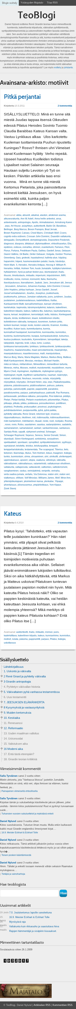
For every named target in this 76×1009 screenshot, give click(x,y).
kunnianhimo (34, 332)
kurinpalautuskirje (49, 336)
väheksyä (51, 460)
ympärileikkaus (40, 485)
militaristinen (26, 364)
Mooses (24, 367)
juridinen (58, 296)
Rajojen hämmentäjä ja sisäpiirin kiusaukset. (33, 931)
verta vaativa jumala (14, 474)
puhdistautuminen (13, 410)
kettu (47, 314)
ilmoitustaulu (18, 275)
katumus (48, 311)
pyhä (40, 410)
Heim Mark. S (10, 265)
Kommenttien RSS (62, 1005)
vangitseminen (11, 470)
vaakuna (40, 460)
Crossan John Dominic (38, 236)
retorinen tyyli (43, 414)
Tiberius (59, 449)
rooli (51, 421)
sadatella (66, 424)
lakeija (64, 339)
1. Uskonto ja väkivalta (17, 671)
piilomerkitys (54, 399)
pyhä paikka (50, 410)
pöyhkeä (8, 406)
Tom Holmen (38, 453)
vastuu (23, 470)
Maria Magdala (32, 357)
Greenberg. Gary (12, 257)
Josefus (30, 293)
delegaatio (9, 240)
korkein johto (55, 321)
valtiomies (46, 467)
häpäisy (62, 257)
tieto (66, 449)
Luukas (46, 343)
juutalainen (9, 300)
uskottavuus (10, 642)
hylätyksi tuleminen (61, 268)
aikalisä (35, 215)
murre (68, 367)
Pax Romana (62, 392)
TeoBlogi (37, 15)
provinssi (42, 406)
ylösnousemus (25, 485)
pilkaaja (8, 403)
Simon (62, 435)
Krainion (55, 325)
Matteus (67, 357)
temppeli (53, 445)
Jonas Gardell (42, 289)
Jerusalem (10, 286)
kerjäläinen (24, 314)
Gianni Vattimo (11, 254)
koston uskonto (41, 325)
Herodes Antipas (36, 265)
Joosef (53, 289)
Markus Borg (55, 357)
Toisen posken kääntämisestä (16, 855)
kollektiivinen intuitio (49, 318)
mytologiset (9, 375)
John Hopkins (11, 289)
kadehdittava (43, 300)
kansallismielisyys (34, 304)
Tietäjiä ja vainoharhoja (13, 874)
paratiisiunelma (11, 392)
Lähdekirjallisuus (14, 666)
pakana (59, 385)
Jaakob (38, 282)
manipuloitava (53, 353)
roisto (45, 421)
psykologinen (54, 406)
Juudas (67, 296)
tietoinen (8, 453)
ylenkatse (49, 481)
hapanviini (9, 261)
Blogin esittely (9, 2)
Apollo (35, 222)
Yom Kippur (55, 485)
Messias (29, 360)
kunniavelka (48, 332)
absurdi (26, 215)
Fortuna (15, 250)
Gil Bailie (24, 254)
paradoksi (53, 389)
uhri (46, 456)
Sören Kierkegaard (24, 438)
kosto (30, 325)
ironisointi (35, 279)
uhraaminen (37, 456)
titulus (28, 453)
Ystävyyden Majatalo (32, 2)
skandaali (9, 438)
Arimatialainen (46, 222)
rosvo (8, 424)
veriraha (55, 470)
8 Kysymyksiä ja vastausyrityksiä (24, 707)
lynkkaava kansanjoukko (16, 346)
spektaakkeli (10, 442)
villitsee (19, 477)
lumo (39, 343)
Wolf (57, 477)
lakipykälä (9, 343)
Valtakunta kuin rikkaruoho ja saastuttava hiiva (29, 927)
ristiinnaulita (43, 417)
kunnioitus (61, 332)
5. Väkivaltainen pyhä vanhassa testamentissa (32, 691)
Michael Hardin (51, 360)
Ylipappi (59, 481)
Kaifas (54, 300)
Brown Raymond (12, 233)
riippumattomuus (12, 417)
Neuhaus (26, 378)
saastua (41, 424)
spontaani (22, 442)
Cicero (63, 233)
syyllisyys (66, 442)
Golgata (50, 254)
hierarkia (8, 268)
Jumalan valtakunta (37, 296)
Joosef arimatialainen (14, 293)
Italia (43, 279)
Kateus (12, 513)
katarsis (51, 307)
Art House (16, 226)
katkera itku (37, 311)
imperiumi (41, 275)
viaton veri (64, 474)
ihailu (61, 272)
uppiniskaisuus (11, 460)
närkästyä (16, 378)
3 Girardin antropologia (17, 681)
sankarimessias (50, 428)
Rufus (21, 424)
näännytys (62, 375)
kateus (27, 311)
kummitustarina (34, 328)
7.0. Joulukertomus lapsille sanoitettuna (26, 912)
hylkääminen (10, 272)
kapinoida (22, 307)
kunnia (46, 328)
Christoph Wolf (51, 233)
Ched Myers (37, 233)
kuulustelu (27, 339)
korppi (23, 325)
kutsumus (64, 336)
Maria (20, 357)
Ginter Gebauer (37, 254)
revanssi (55, 414)
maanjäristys (60, 350)
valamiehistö (40, 463)
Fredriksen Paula (28, 250)
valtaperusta (21, 467)
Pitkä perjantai (22, 96)
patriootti (50, 392)
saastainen (30, 424)
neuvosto (37, 378)
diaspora (19, 243)
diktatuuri (29, 243)
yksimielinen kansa (33, 481)
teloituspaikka (41, 445)
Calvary (26, 233)
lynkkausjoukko (63, 346)
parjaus (24, 392)
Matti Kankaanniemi (14, 360)
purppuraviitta (30, 410)
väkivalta (61, 460)
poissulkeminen (47, 403)
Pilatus (64, 399)
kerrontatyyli (37, 314)
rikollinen (26, 417)
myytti (19, 375)
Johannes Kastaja (37, 286)
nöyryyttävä (9, 382)
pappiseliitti (41, 389)
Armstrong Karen (63, 222)
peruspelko (42, 396)
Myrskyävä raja (13, 922)
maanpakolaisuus (13, 353)
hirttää (17, 268)
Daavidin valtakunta (61, 236)
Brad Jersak (51, 229)
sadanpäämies (53, 424)
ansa (58, 218)
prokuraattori (30, 406)
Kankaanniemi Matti (14, 304)
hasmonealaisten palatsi (35, 261)
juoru (50, 296)
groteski (26, 257)
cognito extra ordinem (15, 236)
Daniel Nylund (8, 821)
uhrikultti (53, 456)
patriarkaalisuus (37, 392)
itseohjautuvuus (12, 282)
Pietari (7, 399)
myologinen (23, 371)
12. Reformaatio (13, 728)
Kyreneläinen (39, 339)
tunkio (7, 456)
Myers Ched (10, 371)
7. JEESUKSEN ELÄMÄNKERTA (24, 702)
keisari (14, 314)
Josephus (40, 293)
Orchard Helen (34, 382)
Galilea (42, 250)
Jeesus (68, 282)
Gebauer (66, 250)
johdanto (68, 67)
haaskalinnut (37, 257)
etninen (36, 247)
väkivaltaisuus (25, 463)
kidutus (54, 314)
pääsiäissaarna (21, 385)
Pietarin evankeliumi (36, 399)
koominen (43, 321)
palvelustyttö (19, 389)
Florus (7, 250)
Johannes (22, 286)
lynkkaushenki (47, 346)
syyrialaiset (9, 445)
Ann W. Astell (26, 218)
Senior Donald (51, 435)
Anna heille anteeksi (44, 218)
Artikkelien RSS (42, 1005)
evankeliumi (48, 247)
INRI (63, 275)
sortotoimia (40, 438)
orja (45, 382)
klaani (35, 318)
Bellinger (8, 229)
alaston (43, 215)
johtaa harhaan (26, 289)
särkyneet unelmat (35, 431)
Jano (45, 282)
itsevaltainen (27, 282)
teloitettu (20, 445)
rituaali (38, 421)
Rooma (68, 421)
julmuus (22, 296)
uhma (27, 456)
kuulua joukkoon (12, 339)
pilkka (24, 403)
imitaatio (30, 275)
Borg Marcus (20, 229)
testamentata (31, 449)
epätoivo (8, 247)
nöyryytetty (55, 378)
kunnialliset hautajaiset (15, 332)
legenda (19, 343)
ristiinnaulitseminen (60, 417)
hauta (51, 261)
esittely (57, 67)
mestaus (38, 360)
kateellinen (61, 307)
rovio (14, 424)
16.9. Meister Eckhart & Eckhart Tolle (19, 832)
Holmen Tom (27, 268)
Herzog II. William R (56, 265)
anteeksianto (10, 222)
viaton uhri (53, 474)
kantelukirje (9, 307)
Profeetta (18, 406)
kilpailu (7, 318)
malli (42, 353)
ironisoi (25, 279)
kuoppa (35, 336)
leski (27, 343)
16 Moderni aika (13, 748)
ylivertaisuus (10, 485)
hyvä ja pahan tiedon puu (30, 272)
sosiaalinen (53, 438)
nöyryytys (21, 382)
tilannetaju (19, 453)
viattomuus (9, 477)
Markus (44, 357)
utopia (32, 460)
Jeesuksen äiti (56, 282)
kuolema (8, 336)
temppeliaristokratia (14, 449)
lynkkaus (34, 346)
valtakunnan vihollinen (58, 463)
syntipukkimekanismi (50, 442)
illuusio (7, 275)
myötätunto (35, 371)
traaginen (58, 453)
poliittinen (61, 403)
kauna (7, 314)
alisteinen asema (57, 215)
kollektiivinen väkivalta (15, 321)
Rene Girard (29, 414)
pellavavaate (10, 396)
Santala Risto (10, 431)
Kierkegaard (65, 314)
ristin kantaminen (12, 421)
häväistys (60, 261)
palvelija (8, 389)
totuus (49, 453)
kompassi (32, 321)
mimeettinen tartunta (57, 364)
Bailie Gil (50, 226)
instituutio (8, 279)
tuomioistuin (17, 456)
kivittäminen (25, 318)
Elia (69, 243)
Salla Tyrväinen (9, 775)
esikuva (17, 247)
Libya (33, 343)
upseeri (24, 460)
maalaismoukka (23, 350)
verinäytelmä (33, 470)
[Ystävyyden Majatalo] (26, 991)
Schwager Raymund (14, 435)
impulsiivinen (53, 275)
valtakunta (9, 467)
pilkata (16, 403)
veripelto (46, 470)
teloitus (29, 445)
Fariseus (59, 247)
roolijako (59, 421)
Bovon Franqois (36, 229)
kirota (15, 318)
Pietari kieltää (18, 399)
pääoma (8, 385)
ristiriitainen (28, 421)
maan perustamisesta (42, 350)
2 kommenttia (65, 106)
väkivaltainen (10, 463)
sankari (37, 428)
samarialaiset (26, 428)
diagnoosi (9, 243)
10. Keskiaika (12, 717)
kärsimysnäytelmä (37, 307)
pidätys (66, 396)
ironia (17, 279)
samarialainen (11, 428)
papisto (30, 389)
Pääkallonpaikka (61, 382)
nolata (46, 378)
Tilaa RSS (52, 2)
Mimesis (8, 367)
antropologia (24, 222)
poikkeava (33, 403)
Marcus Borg (10, 357)
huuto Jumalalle (43, 268)
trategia (68, 453)
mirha (16, 367)
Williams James (46, 477)
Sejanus (29, 435)
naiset (7, 378)
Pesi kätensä (55, 396)
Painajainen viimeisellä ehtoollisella (19, 791)
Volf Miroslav (31, 477)
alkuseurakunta (11, 218)
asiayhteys (27, 226)
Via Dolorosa (40, 474)
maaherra (9, 350)
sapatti (21, 431)
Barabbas (61, 226)
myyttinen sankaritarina (34, 375)
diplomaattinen (42, 243)
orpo (50, 382)
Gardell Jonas (54, 250)
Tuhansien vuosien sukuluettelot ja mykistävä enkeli (27, 813)
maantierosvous (31, 353)
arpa (7, 226)
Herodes (22, 265)
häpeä (18, 261)
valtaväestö (34, 467)
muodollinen (58, 367)
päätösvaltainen (38, 385)
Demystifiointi (22, 240)
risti (34, 417)
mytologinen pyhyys (52, 371)
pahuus (51, 385)
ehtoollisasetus (58, 243)
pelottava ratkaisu (27, 396)
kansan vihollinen (53, 304)
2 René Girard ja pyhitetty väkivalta (25, 676)
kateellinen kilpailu (13, 311)
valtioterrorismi (60, 467)
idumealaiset (50, 272)
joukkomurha (10, 296)
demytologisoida (38, 240)
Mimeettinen (39, 364)
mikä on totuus (11, 364)
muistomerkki (44, 367)
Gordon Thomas (63, 254)
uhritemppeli (65, 456)
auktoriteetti (39, 226)
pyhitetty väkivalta (13, 414)
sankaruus (64, 428)
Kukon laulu (20, 328)
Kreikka (64, 325)
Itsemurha (52, 279)
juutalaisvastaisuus (25, 300)
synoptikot (34, 442)
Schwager (51, 431)
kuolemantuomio (22, 336)
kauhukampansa (62, 311)
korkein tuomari (11, 325)
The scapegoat (46, 449)
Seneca (39, 435)
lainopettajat (54, 339)
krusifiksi (8, 328)
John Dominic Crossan (58, 286)
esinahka (27, 247)
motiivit (32, 367)
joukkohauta (52, 293)
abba (18, 215)
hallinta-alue (51, 257)
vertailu (28, 474)
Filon (67, 247)
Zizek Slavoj (10, 488)
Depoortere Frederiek (59, 240)
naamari (52, 375)
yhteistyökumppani (13, 481)
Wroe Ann (65, 477)
